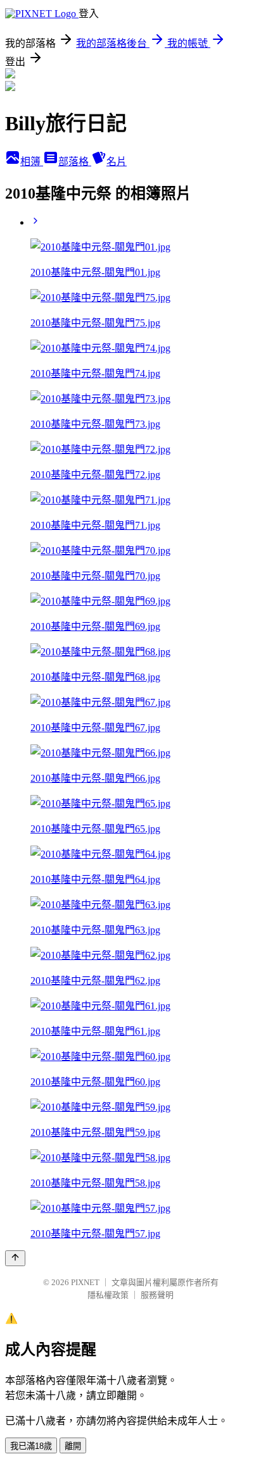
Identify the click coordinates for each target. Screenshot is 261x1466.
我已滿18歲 (31, 1446)
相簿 (31, 161)
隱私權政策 (108, 1295)
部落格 (74, 161)
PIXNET (85, 1282)
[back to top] (15, 1258)
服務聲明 (157, 1295)
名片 (116, 161)
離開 (73, 1446)
